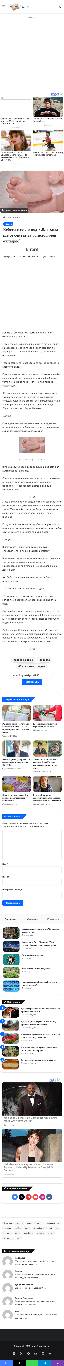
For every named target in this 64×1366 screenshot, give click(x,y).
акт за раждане (24, 659)
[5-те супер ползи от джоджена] (11, 972)
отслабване (39, 1228)
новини (16, 217)
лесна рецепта (53, 1223)
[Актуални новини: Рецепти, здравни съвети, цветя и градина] (18, 6)
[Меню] (3, 7)
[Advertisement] (32, 59)
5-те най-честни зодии (32, 955)
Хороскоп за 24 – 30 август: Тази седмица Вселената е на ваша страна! (39, 944)
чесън (6, 1238)
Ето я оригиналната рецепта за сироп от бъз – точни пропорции (39, 1049)
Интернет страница (12, 889)
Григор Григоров (24, 1298)
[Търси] (60, 7)
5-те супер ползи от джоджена (36, 968)
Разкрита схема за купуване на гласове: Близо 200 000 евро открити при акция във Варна (15, 728)
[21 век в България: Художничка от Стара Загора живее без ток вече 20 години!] (47, 784)
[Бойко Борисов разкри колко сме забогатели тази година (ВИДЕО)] (16, 748)
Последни (10, 919)
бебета (45, 659)
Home (8, 217)
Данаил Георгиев (24, 1284)
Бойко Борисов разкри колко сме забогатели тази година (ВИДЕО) (16, 762)
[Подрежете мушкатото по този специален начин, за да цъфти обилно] (10, 1038)
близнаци (8, 1223)
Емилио (19, 1271)
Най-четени (31, 919)
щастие (17, 1238)
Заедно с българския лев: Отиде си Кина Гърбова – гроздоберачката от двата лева (45, 763)
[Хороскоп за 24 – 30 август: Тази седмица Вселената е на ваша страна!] (11, 946)
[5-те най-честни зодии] (11, 959)
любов (18, 1228)
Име (5, 864)
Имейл (6, 877)
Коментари (53, 919)
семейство (28, 1233)
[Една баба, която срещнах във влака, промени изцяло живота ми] (10, 1025)
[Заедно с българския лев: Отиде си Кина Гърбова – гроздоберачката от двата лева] (47, 748)
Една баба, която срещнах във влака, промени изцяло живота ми (38, 1023)
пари (50, 1228)
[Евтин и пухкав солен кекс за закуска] (10, 1064)
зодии (29, 1223)
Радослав (20, 1258)
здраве (20, 1223)
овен (27, 1228)
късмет (39, 1223)
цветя (50, 1233)
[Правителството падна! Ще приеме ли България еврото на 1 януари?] (16, 784)
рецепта (7, 1233)
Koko (17, 1311)
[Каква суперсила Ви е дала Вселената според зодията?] (11, 986)
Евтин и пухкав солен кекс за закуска (38, 1060)
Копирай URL (32, 681)
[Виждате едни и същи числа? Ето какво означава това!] (11, 933)
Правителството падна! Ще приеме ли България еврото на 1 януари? (15, 798)
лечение (7, 1228)
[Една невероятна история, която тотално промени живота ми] (10, 1012)
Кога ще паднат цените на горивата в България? (45, 725)
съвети (40, 1233)
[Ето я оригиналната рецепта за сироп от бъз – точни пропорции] (10, 1051)
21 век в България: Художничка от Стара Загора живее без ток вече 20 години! (47, 798)
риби (17, 1233)
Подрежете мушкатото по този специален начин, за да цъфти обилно (40, 1036)
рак (57, 1228)
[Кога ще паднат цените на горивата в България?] (47, 713)
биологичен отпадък (32, 666)
